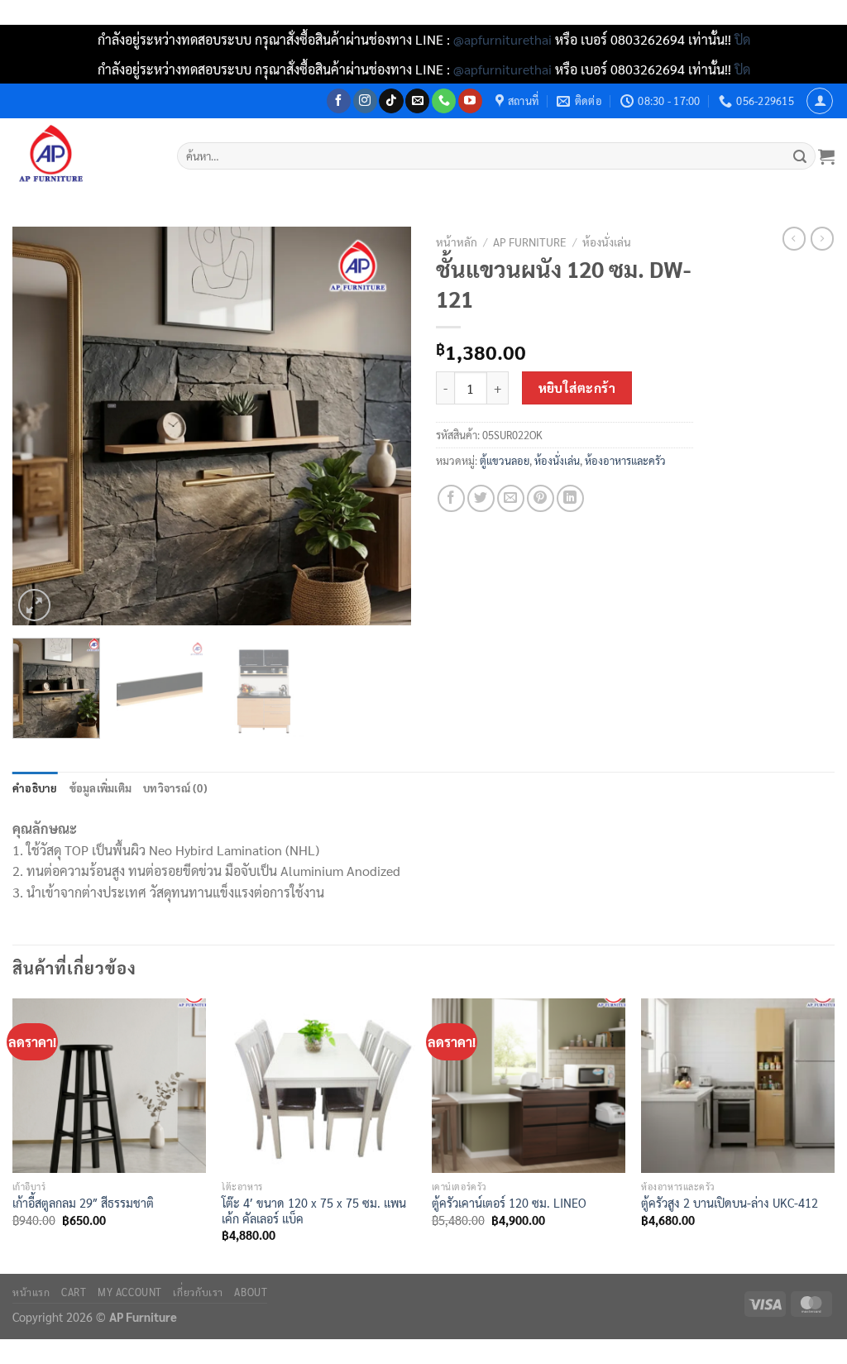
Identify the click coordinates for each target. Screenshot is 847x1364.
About (250, 1292)
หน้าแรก (31, 1292)
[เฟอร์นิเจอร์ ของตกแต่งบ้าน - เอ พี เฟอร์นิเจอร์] (82, 156)
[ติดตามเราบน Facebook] (339, 101)
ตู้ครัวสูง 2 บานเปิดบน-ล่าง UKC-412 (729, 1202)
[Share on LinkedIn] (570, 498)
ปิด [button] (742, 39)
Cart (73, 1292)
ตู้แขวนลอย (504, 460)
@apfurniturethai (504, 39)
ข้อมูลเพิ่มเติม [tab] (100, 788)
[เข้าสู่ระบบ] (819, 101)
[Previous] (41, 426)
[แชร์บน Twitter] (481, 498)
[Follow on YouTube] (470, 101)
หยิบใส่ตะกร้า (577, 387)
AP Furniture (530, 241)
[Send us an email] (417, 101)
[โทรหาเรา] (444, 101)
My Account (130, 1292)
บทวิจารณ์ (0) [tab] (175, 788)
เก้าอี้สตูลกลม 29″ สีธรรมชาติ (83, 1202)
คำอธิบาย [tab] (35, 788)
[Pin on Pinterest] (540, 498)
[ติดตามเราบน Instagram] (365, 101)
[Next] (382, 426)
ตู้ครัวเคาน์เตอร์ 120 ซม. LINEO (509, 1202)
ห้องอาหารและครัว (625, 460)
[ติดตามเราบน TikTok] (391, 101)
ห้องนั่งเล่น (606, 241)
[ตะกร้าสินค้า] (826, 156)
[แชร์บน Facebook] (451, 498)
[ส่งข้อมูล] (801, 156)
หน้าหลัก (456, 241)
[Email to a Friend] (510, 498)
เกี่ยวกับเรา (198, 1292)
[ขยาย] (34, 605)
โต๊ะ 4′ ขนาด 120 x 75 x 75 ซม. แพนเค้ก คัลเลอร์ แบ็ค (314, 1210)
